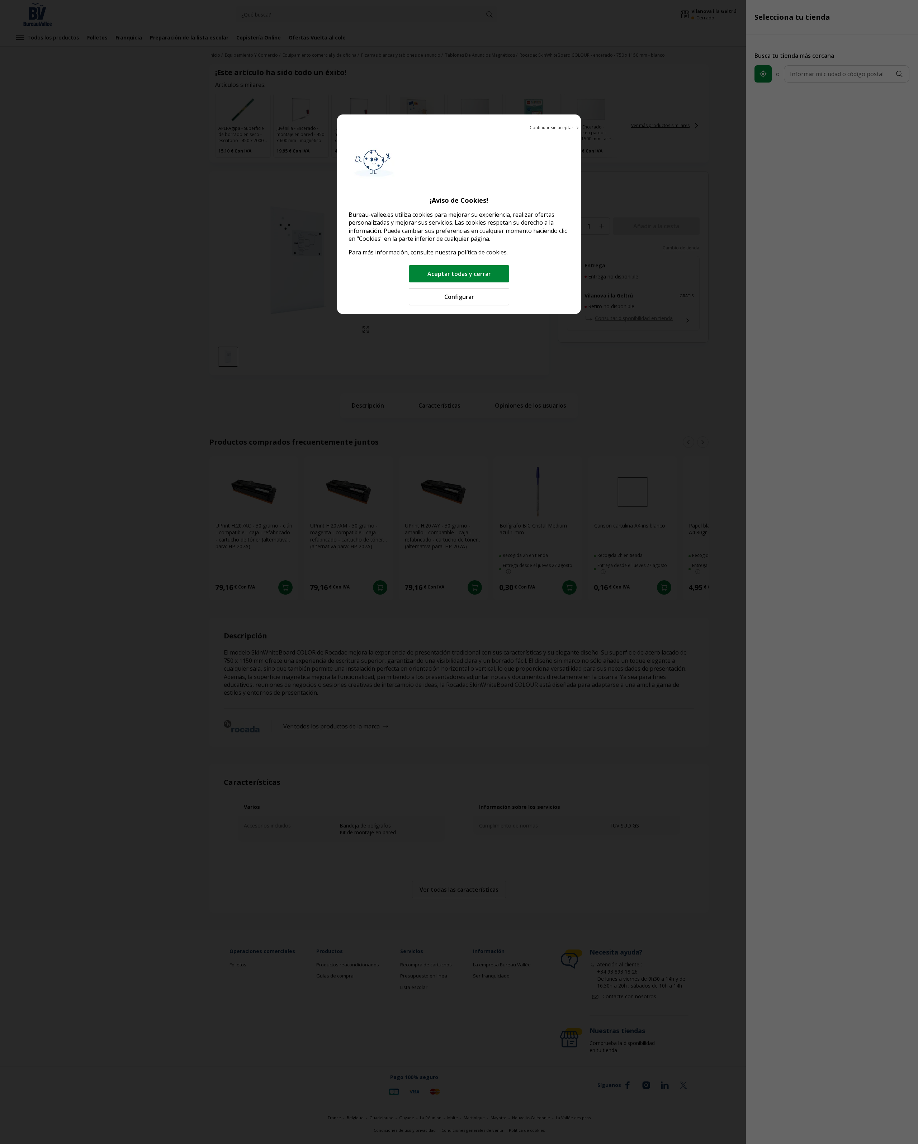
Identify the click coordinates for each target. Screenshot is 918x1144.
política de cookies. (483, 252)
